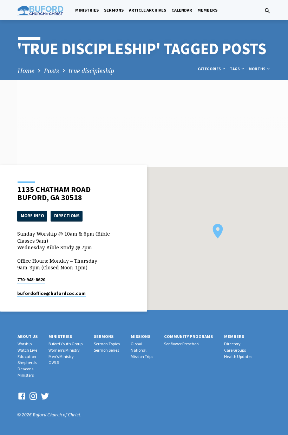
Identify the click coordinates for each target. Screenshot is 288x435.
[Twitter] (45, 396)
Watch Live (27, 350)
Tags (235, 68)
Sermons (114, 10)
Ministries (87, 10)
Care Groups (235, 350)
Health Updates (238, 356)
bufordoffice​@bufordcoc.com (51, 293)
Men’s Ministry (61, 356)
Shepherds (27, 362)
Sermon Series (106, 350)
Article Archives (147, 10)
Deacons (25, 368)
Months (257, 68)
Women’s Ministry (64, 350)
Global (136, 343)
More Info (32, 215)
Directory (232, 343)
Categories (210, 68)
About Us (28, 336)
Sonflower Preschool (181, 343)
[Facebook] (21, 396)
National (138, 350)
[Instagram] (33, 396)
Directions (66, 215)
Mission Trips (142, 356)
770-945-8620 (31, 280)
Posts (51, 71)
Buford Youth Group (65, 343)
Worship (25, 343)
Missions (140, 336)
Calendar (181, 10)
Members (207, 10)
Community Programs (188, 336)
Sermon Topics (107, 343)
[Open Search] (267, 10)
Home (26, 71)
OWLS (53, 362)
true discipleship (91, 71)
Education (27, 356)
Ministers (26, 375)
